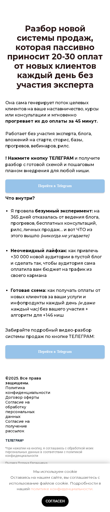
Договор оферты (22, 397)
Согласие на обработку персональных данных (20, 409)
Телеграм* (14, 440)
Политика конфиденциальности (27, 390)
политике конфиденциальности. (62, 488)
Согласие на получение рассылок (17, 426)
